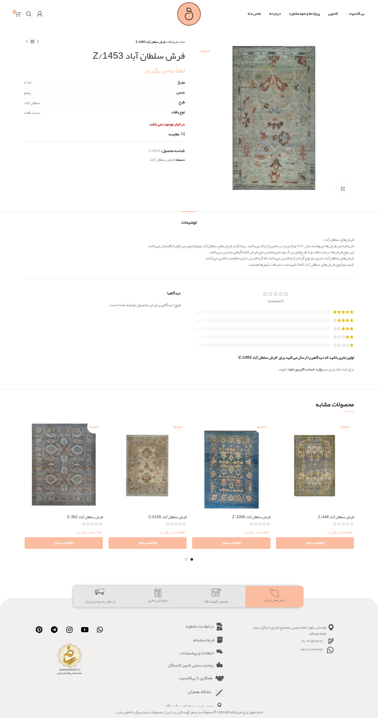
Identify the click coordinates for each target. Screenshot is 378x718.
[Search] (28, 13)
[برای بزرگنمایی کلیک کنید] (343, 189)
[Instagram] (69, 630)
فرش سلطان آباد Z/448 (336, 517)
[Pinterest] (39, 630)
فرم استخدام (203, 640)
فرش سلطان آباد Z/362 (85, 517)
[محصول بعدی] (27, 42)
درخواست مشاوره (200, 626)
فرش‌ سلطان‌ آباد (162, 159)
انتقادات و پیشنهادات (197, 653)
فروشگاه (172, 42)
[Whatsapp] (100, 630)
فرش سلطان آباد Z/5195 (167, 517)
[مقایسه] (280, 426)
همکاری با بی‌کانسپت (195, 678)
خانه (182, 42)
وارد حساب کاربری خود (305, 369)
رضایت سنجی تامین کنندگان (191, 665)
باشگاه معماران (199, 692)
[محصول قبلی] (38, 42)
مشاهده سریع (280, 439)
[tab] (189, 219)
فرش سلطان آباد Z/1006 (251, 517)
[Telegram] (54, 630)
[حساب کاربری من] (39, 13)
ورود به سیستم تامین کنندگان (189, 706)
